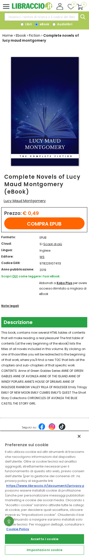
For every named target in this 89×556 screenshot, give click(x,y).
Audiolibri (64, 24)
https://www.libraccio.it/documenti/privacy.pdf (47, 485)
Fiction (34, 35)
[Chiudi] (79, 436)
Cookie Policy (17, 529)
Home (7, 35)
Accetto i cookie (44, 539)
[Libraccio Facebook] (41, 429)
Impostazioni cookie (44, 550)
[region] (44, 493)
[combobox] (41, 17)
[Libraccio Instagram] (51, 429)
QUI (15, 276)
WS (42, 257)
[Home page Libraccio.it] (32, 8)
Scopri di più (52, 244)
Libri (28, 24)
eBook (44, 24)
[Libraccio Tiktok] (62, 429)
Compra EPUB (44, 223)
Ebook (21, 35)
